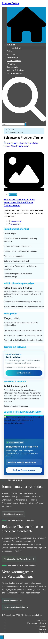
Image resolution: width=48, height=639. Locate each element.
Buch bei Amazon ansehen (24, 470)
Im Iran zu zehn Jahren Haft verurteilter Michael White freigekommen (19, 202)
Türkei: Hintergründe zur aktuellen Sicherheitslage (18, 275)
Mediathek (16, 48)
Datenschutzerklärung (36, 623)
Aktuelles (11, 44)
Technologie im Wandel (13, 256)
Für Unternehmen (14, 73)
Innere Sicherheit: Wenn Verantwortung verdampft (20, 240)
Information (41, 626)
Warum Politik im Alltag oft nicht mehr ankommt (24, 307)
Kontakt (43, 632)
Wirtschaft (11, 54)
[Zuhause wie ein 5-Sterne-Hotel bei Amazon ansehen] (24, 427)
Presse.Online (10, 3)
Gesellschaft (12, 57)
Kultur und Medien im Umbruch (16, 261)
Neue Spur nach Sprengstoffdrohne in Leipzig (23, 335)
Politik (9, 51)
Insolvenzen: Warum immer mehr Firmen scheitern (20, 267)
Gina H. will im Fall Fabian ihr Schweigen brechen (23, 340)
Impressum (23, 406)
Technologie (12, 67)
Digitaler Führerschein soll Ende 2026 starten (23, 330)
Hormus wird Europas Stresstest (17, 246)
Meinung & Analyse (15, 70)
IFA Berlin (11, 64)
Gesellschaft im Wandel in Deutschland (20, 251)
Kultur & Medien (14, 60)
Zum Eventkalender (24, 373)
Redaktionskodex (11, 406)
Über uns (42, 629)
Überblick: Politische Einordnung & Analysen (22, 301)
